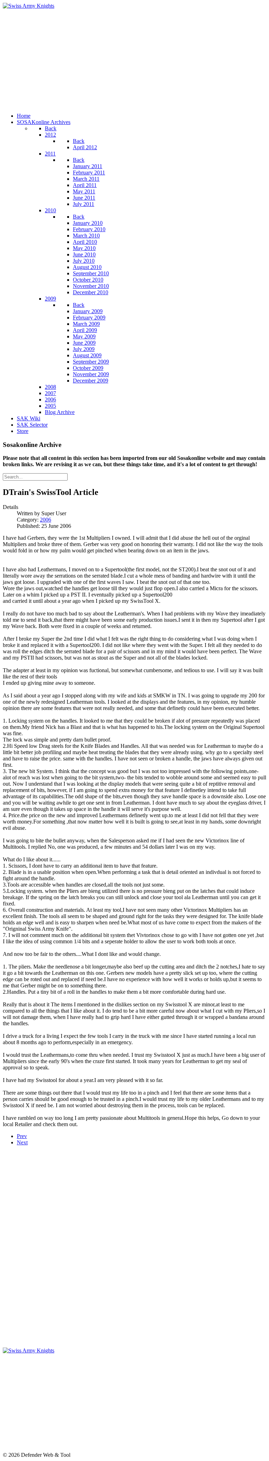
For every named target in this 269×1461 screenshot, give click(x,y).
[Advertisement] (134, 58)
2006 (45, 520)
